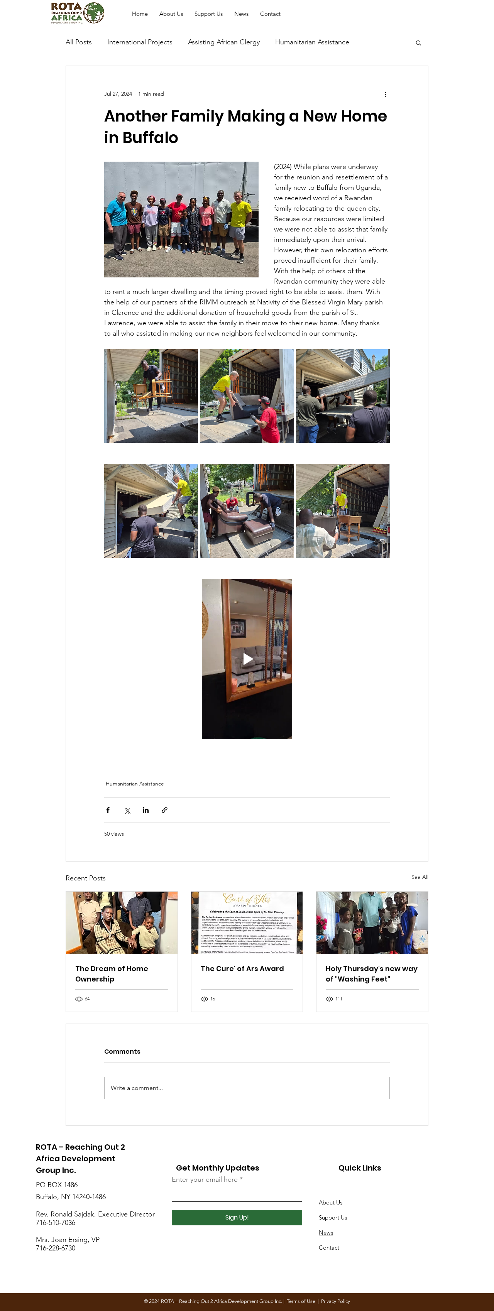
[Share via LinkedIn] (145, 810)
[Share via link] (164, 810)
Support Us (333, 1217)
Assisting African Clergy (224, 42)
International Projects (140, 42)
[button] (418, 42)
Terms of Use (301, 1301)
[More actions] (385, 93)
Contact (329, 1247)
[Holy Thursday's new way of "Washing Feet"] (372, 923)
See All (419, 876)
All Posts (79, 42)
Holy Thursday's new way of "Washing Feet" (372, 974)
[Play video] (247, 659)
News (326, 1232)
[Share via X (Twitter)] (126, 810)
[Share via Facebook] (108, 810)
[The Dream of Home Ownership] (122, 923)
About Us (330, 1202)
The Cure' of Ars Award (242, 968)
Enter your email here (205, 1179)
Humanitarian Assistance (312, 42)
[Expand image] (151, 396)
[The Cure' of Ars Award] (247, 923)
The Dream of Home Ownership (111, 974)
